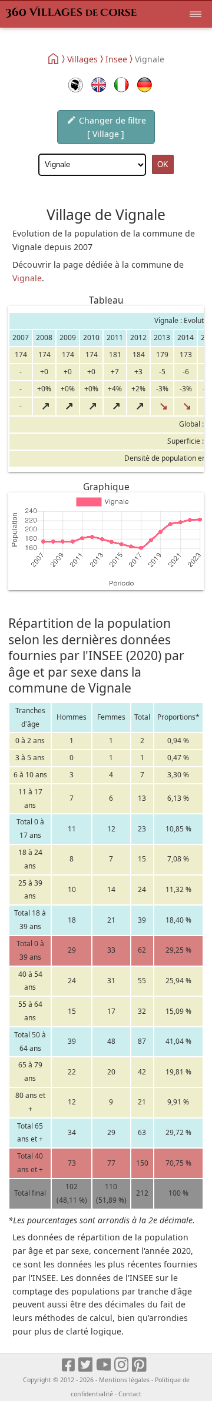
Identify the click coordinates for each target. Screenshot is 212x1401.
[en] (98, 84)
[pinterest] (140, 1365)
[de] (144, 84)
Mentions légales (124, 1380)
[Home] (54, 58)
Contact (129, 1394)
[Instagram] (122, 1365)
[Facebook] (69, 1365)
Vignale (27, 278)
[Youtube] (104, 1365)
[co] (75, 84)
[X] (86, 1365)
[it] (121, 84)
